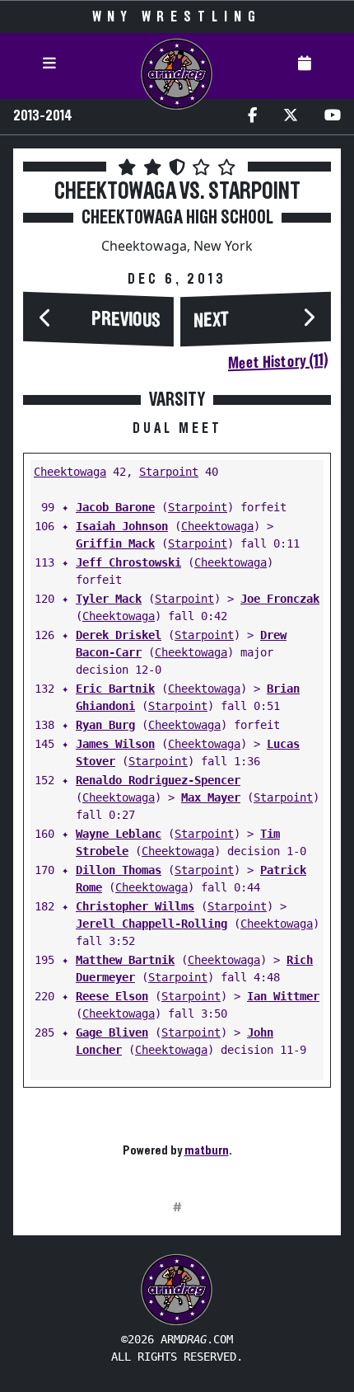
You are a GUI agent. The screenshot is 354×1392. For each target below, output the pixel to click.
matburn (206, 1150)
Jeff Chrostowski (128, 562)
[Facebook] (252, 116)
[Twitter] (290, 116)
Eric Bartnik (115, 688)
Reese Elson (112, 996)
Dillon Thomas (118, 870)
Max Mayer (210, 797)
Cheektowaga (70, 471)
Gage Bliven (112, 1032)
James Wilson (115, 743)
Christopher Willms (135, 906)
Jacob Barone (115, 507)
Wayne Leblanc (118, 833)
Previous (126, 319)
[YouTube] (332, 116)
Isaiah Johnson (122, 526)
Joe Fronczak (279, 598)
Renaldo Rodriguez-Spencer (158, 780)
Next (211, 321)
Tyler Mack (109, 598)
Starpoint (168, 471)
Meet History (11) (278, 362)
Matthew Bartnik (125, 959)
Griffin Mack (115, 543)
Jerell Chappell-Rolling (151, 923)
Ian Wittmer (283, 996)
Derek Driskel (118, 635)
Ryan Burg (105, 724)
